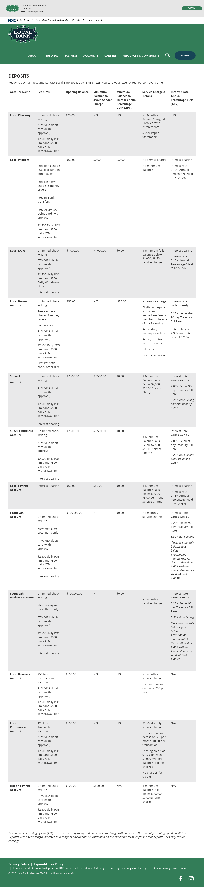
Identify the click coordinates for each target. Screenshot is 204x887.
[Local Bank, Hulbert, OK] (23, 34)
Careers (110, 55)
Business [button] (70, 55)
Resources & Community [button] (140, 55)
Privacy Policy (18, 864)
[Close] (3, 8)
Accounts (90, 55)
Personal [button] (51, 55)
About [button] (33, 55)
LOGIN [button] (185, 55)
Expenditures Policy (49, 864)
